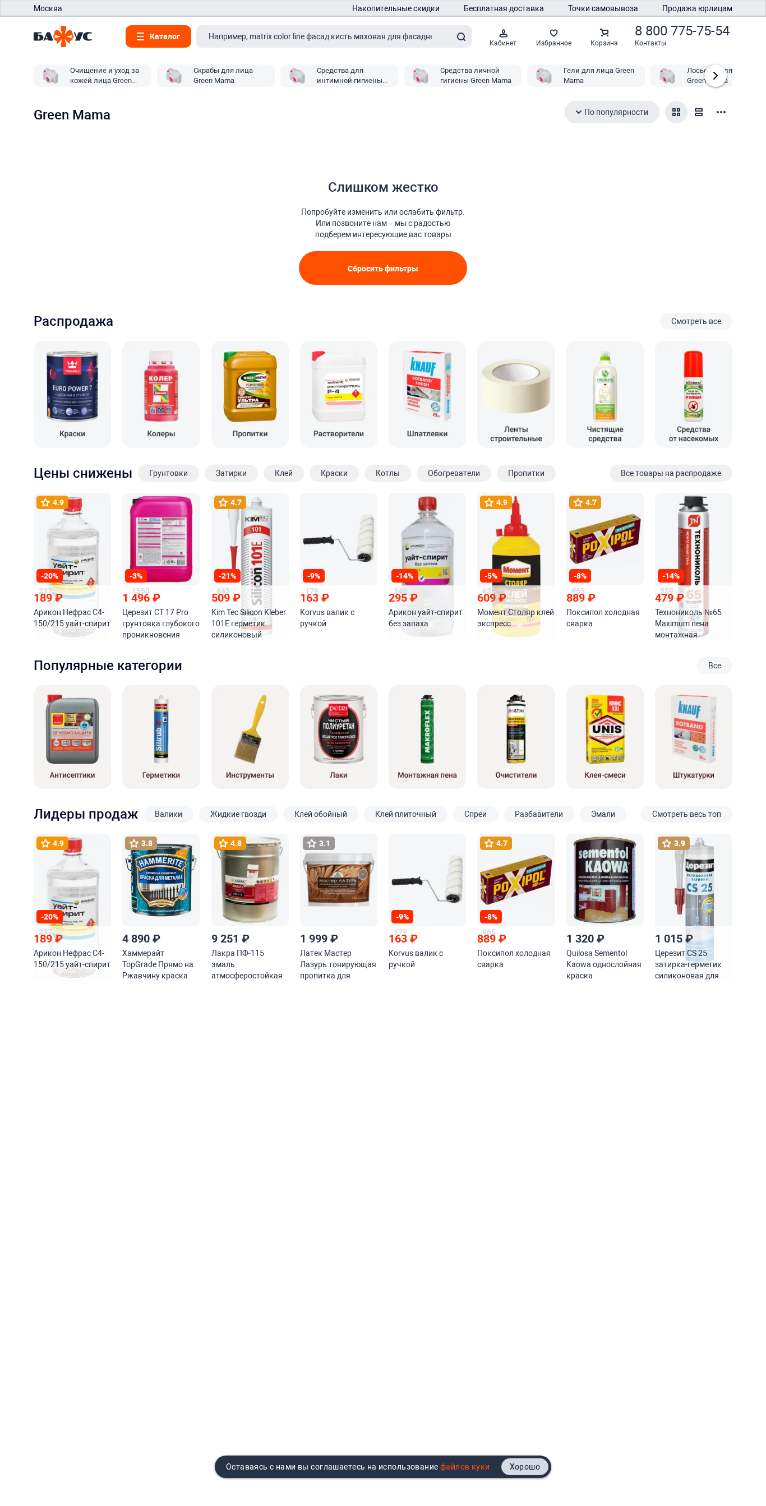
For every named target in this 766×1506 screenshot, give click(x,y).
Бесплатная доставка (504, 8)
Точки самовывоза (603, 8)
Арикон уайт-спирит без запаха (426, 618)
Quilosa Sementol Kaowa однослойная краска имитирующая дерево (604, 965)
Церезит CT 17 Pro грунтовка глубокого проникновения (161, 623)
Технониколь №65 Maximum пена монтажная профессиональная (690, 624)
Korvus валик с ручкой (327, 618)
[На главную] (63, 36)
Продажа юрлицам (697, 8)
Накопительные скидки (396, 8)
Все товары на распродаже (671, 473)
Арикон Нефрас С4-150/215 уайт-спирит (72, 618)
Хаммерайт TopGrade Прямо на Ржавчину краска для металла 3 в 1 (157, 965)
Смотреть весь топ (686, 814)
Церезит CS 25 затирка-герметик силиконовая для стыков (688, 965)
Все (714, 665)
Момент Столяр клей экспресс (515, 618)
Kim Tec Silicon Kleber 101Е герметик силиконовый (248, 623)
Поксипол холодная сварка (603, 618)
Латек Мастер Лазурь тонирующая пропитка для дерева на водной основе (338, 965)
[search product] (461, 36)
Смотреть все (696, 321)
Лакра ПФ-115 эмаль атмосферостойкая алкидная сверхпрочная (247, 965)
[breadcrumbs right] (715, 75)
